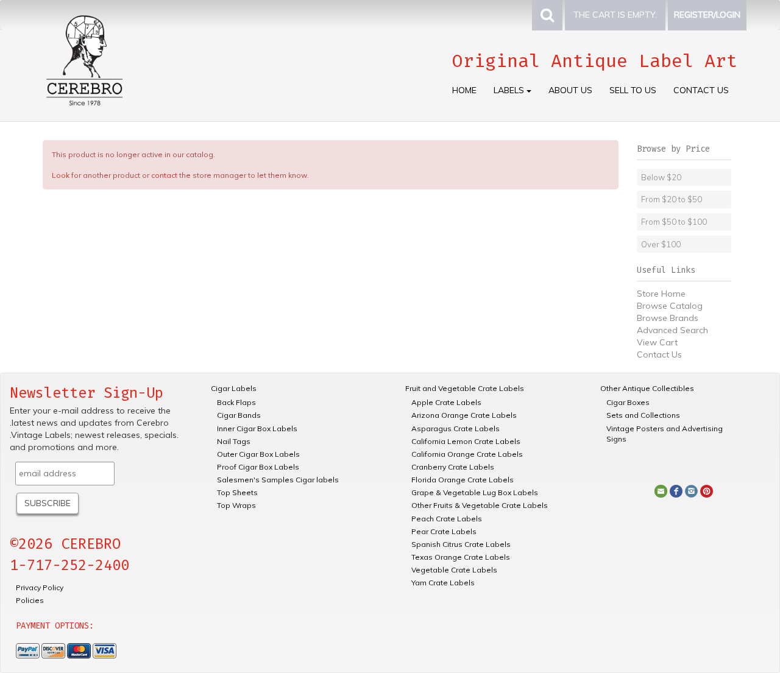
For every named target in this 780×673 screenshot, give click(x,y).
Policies (30, 600)
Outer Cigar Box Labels (258, 454)
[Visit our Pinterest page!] (706, 490)
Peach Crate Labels (446, 518)
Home (464, 90)
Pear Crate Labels (444, 531)
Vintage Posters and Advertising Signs (664, 433)
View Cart (657, 342)
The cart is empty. (615, 14)
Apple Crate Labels (446, 402)
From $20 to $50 (671, 199)
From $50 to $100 (674, 222)
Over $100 (661, 244)
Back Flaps (236, 402)
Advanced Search (672, 330)
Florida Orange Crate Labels (462, 479)
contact (164, 175)
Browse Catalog (670, 305)
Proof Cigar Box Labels (258, 466)
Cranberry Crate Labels (452, 466)
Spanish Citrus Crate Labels (461, 544)
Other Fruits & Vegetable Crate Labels (479, 505)
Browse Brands (667, 317)
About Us (570, 90)
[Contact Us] (660, 490)
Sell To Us (632, 90)
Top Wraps (236, 505)
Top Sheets (237, 492)
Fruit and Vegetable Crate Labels (464, 388)
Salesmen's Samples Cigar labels (278, 479)
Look (60, 175)
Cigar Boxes (628, 402)
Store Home (661, 293)
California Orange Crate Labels (467, 454)
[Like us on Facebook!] (676, 490)
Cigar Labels (234, 388)
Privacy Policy (39, 587)
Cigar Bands (239, 415)
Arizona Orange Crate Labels (464, 415)
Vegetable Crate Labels (454, 569)
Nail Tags (233, 441)
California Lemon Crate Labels (465, 441)
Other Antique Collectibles (647, 388)
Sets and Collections (643, 415)
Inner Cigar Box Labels (257, 428)
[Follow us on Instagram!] (691, 490)
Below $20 (661, 177)
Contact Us (701, 90)
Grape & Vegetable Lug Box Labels (474, 492)
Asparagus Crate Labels (455, 428)
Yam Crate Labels (443, 582)
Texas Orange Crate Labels (460, 557)
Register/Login (707, 14)
